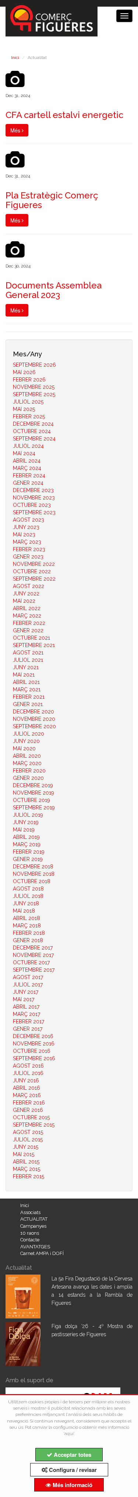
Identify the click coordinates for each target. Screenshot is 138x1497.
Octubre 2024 (32, 431)
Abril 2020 (27, 756)
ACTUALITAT (33, 1219)
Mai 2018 (24, 911)
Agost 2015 (28, 1132)
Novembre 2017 (33, 955)
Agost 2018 (28, 889)
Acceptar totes (71, 1455)
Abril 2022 (26, 608)
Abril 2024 (26, 461)
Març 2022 (27, 616)
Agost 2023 (28, 520)
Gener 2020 (28, 778)
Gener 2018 (28, 940)
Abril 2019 (26, 837)
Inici (15, 57)
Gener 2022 (28, 630)
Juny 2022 (26, 594)
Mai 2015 (23, 1154)
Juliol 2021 (28, 660)
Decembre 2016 (33, 1036)
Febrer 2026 (29, 380)
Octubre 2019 (31, 800)
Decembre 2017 (33, 948)
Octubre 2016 (31, 1051)
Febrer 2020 (29, 771)
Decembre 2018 (33, 866)
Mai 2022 (24, 601)
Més (16, 130)
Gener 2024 (28, 483)
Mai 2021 (24, 675)
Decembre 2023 (33, 490)
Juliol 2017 (28, 985)
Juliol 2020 (28, 734)
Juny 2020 (26, 741)
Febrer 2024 (29, 475)
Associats (30, 1212)
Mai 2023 (24, 534)
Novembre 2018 (33, 874)
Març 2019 (26, 844)
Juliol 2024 (28, 446)
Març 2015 (26, 1169)
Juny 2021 (26, 667)
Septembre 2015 (33, 1125)
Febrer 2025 (29, 416)
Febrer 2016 (29, 1103)
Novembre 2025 (33, 387)
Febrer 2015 (28, 1176)
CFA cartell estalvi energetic (64, 115)
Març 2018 (27, 926)
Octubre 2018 (31, 881)
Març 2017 (26, 1014)
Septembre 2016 (34, 1058)
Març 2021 (26, 689)
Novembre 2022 (34, 564)
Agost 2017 (28, 977)
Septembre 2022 (34, 579)
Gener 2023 (28, 557)
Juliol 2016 (28, 1073)
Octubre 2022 (32, 571)
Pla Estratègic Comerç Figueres (52, 200)
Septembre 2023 (34, 512)
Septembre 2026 (34, 365)
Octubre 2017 (31, 962)
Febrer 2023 (29, 549)
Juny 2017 (25, 992)
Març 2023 (27, 542)
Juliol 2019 (28, 815)
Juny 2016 (26, 1080)
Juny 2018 (26, 903)
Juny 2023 (26, 527)
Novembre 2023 (34, 498)
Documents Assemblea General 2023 (54, 290)
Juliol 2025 (28, 402)
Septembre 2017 (33, 970)
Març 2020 (27, 763)
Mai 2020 (24, 748)
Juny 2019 (26, 822)
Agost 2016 (28, 1066)
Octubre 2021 (31, 638)
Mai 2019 (24, 830)
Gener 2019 (28, 859)
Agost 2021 (28, 653)
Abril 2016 (26, 1088)
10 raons (29, 1233)
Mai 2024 (24, 453)
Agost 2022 (28, 586)
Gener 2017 (27, 1029)
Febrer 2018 (29, 933)
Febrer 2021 (29, 697)
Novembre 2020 (34, 719)
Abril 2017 (26, 1007)
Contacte (29, 1239)
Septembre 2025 (34, 394)
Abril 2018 (26, 918)
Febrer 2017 (28, 1021)
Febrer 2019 (29, 852)
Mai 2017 (23, 999)
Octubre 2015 (31, 1117)
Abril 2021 (26, 682)
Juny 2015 (25, 1147)
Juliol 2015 (28, 1139)
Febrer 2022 (29, 623)
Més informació (71, 1485)
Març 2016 (27, 1095)
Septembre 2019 (34, 807)
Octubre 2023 (32, 505)
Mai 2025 (24, 409)
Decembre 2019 (33, 785)
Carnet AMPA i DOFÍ (42, 1253)
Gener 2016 (28, 1110)
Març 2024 (27, 468)
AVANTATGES (35, 1246)
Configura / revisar (72, 1470)
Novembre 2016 (33, 1044)
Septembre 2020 (34, 726)
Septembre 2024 (34, 439)
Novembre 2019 (33, 793)
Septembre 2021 (34, 645)
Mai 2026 (24, 372)
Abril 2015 (26, 1162)
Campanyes (33, 1226)
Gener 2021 (28, 704)
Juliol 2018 (28, 896)
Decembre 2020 (33, 712)
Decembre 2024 (33, 424)
